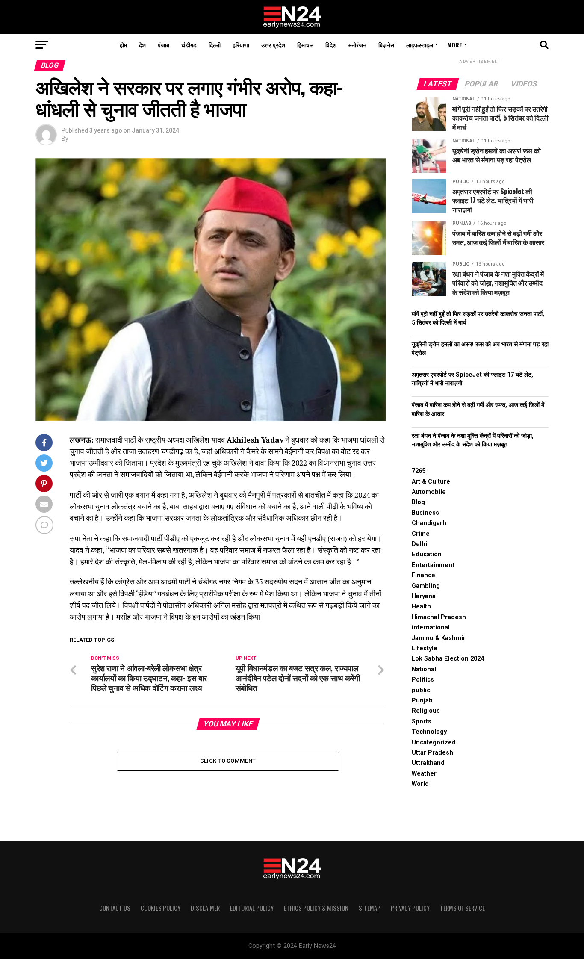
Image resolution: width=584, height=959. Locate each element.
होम (123, 44)
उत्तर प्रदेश (273, 44)
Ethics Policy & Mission (316, 907)
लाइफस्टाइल (419, 44)
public (421, 690)
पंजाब (163, 44)
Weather (424, 773)
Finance (423, 575)
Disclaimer (205, 907)
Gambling (426, 586)
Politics (423, 679)
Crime (421, 533)
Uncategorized (434, 742)
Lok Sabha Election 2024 (448, 658)
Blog (418, 502)
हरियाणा (241, 44)
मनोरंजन (357, 44)
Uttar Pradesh (432, 752)
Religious (426, 710)
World (420, 784)
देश (142, 44)
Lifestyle (424, 648)
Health (421, 606)
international (431, 627)
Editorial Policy (252, 907)
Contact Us (114, 907)
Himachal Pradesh (439, 617)
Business (425, 512)
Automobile (429, 492)
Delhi (419, 544)
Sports (421, 721)
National (424, 669)
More (454, 44)
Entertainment (433, 565)
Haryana (424, 596)
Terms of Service (462, 907)
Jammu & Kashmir (439, 638)
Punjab (422, 700)
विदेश (330, 44)
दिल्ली (215, 44)
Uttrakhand (428, 763)
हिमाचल (305, 44)
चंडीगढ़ (189, 44)
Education (427, 554)
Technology (429, 731)
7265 (418, 471)
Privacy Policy (410, 907)
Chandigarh (429, 523)
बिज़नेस (386, 44)
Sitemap (369, 907)
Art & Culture (431, 481)
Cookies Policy (160, 907)
